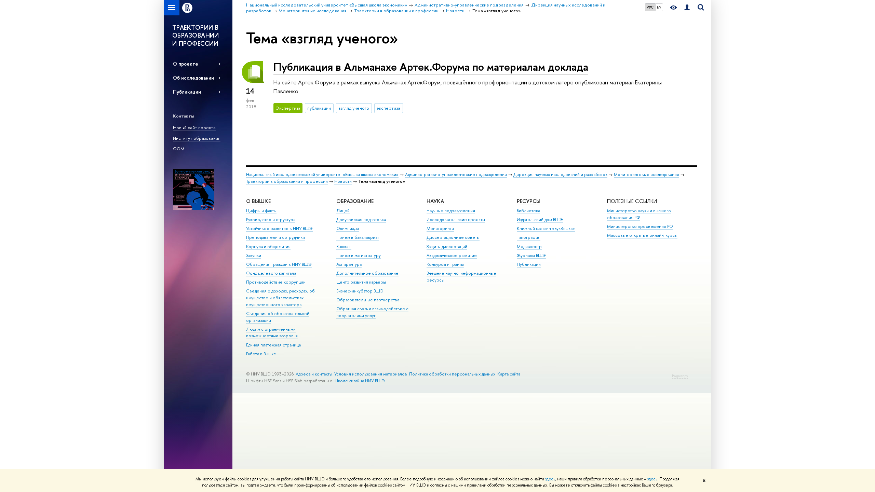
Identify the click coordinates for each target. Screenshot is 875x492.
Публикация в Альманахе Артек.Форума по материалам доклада (430, 66)
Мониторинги (440, 228)
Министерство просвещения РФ (640, 226)
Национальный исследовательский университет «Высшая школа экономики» (322, 174)
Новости (343, 181)
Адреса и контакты (314, 374)
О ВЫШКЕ (258, 201)
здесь (550, 479)
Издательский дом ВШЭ (540, 219)
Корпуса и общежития (268, 246)
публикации (319, 108)
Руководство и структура (270, 219)
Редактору (680, 376)
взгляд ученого (353, 108)
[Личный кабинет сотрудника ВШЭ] (687, 7)
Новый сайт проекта (194, 127)
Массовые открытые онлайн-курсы (642, 235)
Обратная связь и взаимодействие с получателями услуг (372, 312)
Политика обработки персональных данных (452, 374)
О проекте (185, 63)
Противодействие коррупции (276, 282)
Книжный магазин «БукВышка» (546, 228)
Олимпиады (347, 228)
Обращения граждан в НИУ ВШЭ (279, 264)
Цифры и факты (261, 211)
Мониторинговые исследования (646, 174)
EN (659, 7)
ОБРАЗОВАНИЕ (355, 201)
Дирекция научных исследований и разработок (560, 174)
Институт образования (196, 138)
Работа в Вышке (261, 354)
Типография (528, 237)
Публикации (187, 91)
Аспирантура (349, 264)
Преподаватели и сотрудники (275, 237)
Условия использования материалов (370, 374)
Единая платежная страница (273, 345)
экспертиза (388, 108)
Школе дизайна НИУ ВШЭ (359, 381)
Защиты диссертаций (447, 246)
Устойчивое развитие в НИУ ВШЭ (279, 228)
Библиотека (528, 211)
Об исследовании (193, 77)
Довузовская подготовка (361, 219)
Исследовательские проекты (456, 219)
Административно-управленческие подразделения (456, 174)
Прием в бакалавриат (357, 237)
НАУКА (435, 201)
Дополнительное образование (367, 273)
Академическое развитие (452, 255)
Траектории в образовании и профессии (287, 181)
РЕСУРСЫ (528, 201)
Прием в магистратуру (358, 255)
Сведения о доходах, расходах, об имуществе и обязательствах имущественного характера (280, 298)
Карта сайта (508, 374)
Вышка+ (343, 246)
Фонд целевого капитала (271, 273)
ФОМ (178, 149)
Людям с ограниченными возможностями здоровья (272, 332)
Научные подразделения (451, 211)
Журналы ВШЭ (531, 255)
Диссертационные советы (453, 237)
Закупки (253, 255)
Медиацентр (529, 246)
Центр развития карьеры (361, 282)
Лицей (343, 211)
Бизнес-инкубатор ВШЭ (359, 291)
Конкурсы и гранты (445, 264)
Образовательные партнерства (367, 300)
